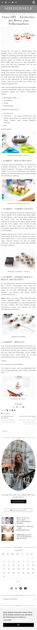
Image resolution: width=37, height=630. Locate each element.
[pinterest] (20, 588)
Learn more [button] (7, 620)
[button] (34, 2)
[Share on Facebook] (7, 410)
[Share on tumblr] (15, 410)
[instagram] (11, 588)
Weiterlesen (18, 501)
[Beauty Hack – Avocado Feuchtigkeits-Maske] (7, 520)
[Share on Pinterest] (12, 410)
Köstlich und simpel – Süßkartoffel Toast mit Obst (27, 420)
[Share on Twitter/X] (10, 410)
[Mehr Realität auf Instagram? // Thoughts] (7, 537)
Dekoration (7, 413)
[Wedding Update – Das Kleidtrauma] (7, 529)
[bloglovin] (16, 588)
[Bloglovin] (9, 2)
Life (24, 14)
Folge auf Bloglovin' (19, 510)
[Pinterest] (6, 2)
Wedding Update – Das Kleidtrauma (8, 419)
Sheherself (18, 8)
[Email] (12, 2)
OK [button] (18, 625)
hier (18, 98)
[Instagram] (2, 2)
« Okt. (18, 581)
